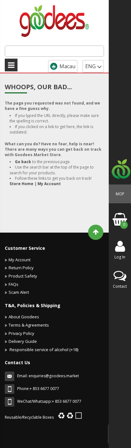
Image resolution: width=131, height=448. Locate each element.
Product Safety (23, 276)
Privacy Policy (21, 333)
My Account (49, 183)
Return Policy (21, 268)
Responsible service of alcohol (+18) (43, 349)
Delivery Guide (23, 341)
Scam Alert (19, 292)
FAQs (13, 284)
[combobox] (54, 51)
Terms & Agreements (29, 325)
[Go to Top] (95, 232)
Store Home (21, 183)
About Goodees (24, 317)
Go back (23, 161)
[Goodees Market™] (54, 20)
